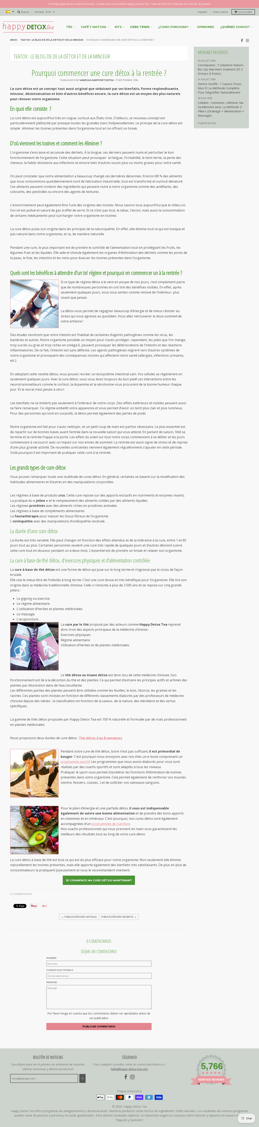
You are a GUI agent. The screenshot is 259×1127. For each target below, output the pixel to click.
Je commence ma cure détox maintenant (99, 880)
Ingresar (202, 11)
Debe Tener (140, 27)
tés (69, 27)
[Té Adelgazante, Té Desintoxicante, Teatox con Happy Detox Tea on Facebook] (242, 40)
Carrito (245, 11)
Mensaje (51, 982)
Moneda (39, 11)
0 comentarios (21, 893)
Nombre (51, 958)
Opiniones (205, 27)
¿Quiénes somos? (235, 27)
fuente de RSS (207, 123)
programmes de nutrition (110, 824)
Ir (82, 1078)
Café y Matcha (93, 27)
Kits (118, 27)
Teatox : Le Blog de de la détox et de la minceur (51, 40)
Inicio (13, 40)
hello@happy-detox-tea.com (129, 1069)
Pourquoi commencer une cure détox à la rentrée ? (99, 72)
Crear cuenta (220, 11)
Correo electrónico (59, 970)
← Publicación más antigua (79, 917)
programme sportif (75, 761)
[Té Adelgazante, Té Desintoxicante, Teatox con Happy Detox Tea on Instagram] (247, 40)
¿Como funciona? (173, 27)
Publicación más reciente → (118, 917)
